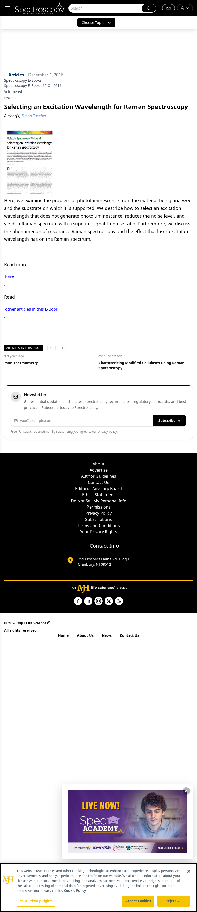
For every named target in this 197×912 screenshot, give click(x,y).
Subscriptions (98, 519)
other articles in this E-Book (31, 309)
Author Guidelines (98, 476)
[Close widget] (186, 791)
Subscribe (166, 420)
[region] (98, 887)
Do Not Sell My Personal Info (98, 501)
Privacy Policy (98, 513)
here (9, 277)
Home (63, 635)
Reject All (173, 901)
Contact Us (98, 482)
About (98, 464)
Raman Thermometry (19, 362)
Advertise (99, 470)
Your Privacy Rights (98, 532)
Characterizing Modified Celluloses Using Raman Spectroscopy (141, 365)
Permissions (99, 507)
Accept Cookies (138, 901)
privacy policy (107, 431)
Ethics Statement (98, 495)
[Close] (188, 871)
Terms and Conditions (98, 525)
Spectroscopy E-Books (22, 80)
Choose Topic (93, 22)
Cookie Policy (75, 890)
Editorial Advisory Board (98, 488)
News (107, 635)
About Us (85, 635)
